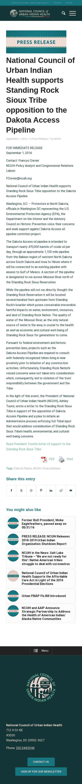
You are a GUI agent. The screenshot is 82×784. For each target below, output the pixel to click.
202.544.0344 (25, 748)
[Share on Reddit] (61, 490)
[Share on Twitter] (21, 490)
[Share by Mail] (71, 490)
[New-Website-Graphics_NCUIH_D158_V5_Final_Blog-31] (36, 41)
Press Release (40, 138)
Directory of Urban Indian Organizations (30, 3)
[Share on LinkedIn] (51, 490)
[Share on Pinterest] (41, 490)
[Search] (61, 13)
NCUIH (57, 138)
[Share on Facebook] (11, 490)
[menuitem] (30, 3)
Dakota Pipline (23, 468)
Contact (57, 3)
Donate (69, 3)
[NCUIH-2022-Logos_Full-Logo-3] (34, 13)
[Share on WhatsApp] (31, 490)
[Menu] (70, 13)
